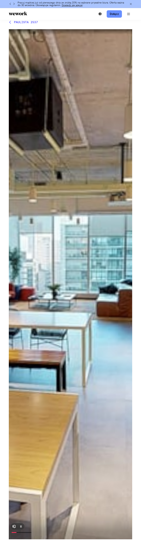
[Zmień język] (100, 14)
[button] (128, 14)
